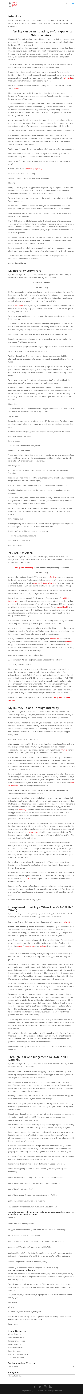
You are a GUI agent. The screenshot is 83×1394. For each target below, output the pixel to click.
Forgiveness (40, 715)
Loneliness (69, 560)
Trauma (54, 718)
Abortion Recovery (51, 712)
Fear (45, 275)
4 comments (63, 718)
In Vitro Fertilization (22, 23)
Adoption (61, 712)
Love (41, 23)
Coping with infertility (23, 567)
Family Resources (15, 1344)
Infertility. (15, 16)
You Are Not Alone (20, 553)
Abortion (41, 712)
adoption (17, 88)
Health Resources (15, 1347)
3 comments (25, 562)
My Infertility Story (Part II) (26, 271)
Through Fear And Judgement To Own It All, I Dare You (38, 1058)
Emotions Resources (16, 1341)
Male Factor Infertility (51, 23)
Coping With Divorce (50, 557)
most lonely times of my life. (44, 583)
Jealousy (42, 917)
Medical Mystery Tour (38, 718)
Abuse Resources (15, 1334)
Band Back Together (17, 20)
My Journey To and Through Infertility (33, 708)
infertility (52, 577)
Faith (44, 914)
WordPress (57, 1391)
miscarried (19, 305)
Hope (48, 20)
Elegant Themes (36, 1391)
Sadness (11, 562)
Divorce (61, 557)
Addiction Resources (16, 1337)
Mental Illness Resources (18, 1354)
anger (19, 946)
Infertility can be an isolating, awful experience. (41, 31)
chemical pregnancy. (34, 169)
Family (39, 20)
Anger (18, 715)
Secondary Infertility (66, 23)
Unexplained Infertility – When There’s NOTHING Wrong (40, 908)
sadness (68, 641)
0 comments (12, 26)
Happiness (51, 275)
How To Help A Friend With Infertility (27, 560)
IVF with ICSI (68, 78)
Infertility (33, 23)
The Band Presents (16, 1358)
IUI (37, 23)
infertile (64, 750)
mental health (62, 607)
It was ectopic (34, 832)
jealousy (43, 946)
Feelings (11, 560)
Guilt (43, 20)
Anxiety (40, 275)
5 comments (53, 278)
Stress (17, 562)
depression (54, 639)
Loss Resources (14, 1351)
